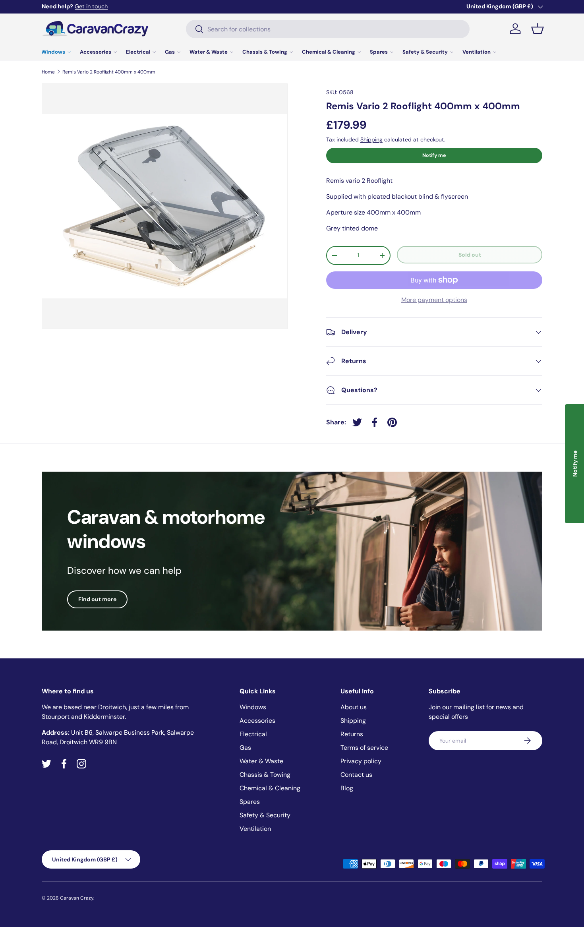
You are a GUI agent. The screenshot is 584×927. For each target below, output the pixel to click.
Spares (379, 51)
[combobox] (328, 29)
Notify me (434, 155)
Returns (351, 734)
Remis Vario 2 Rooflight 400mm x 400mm (108, 72)
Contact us (356, 774)
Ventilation (476, 51)
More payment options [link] (434, 300)
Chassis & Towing (264, 51)
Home (48, 72)
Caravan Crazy (76, 898)
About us (353, 707)
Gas (170, 51)
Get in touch (91, 6)
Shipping (371, 139)
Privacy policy (360, 761)
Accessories (95, 51)
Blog (346, 788)
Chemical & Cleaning (328, 51)
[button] (537, 28)
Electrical (138, 51)
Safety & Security (425, 51)
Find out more (97, 599)
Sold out (469, 254)
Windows (53, 51)
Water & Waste (209, 51)
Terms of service (364, 747)
